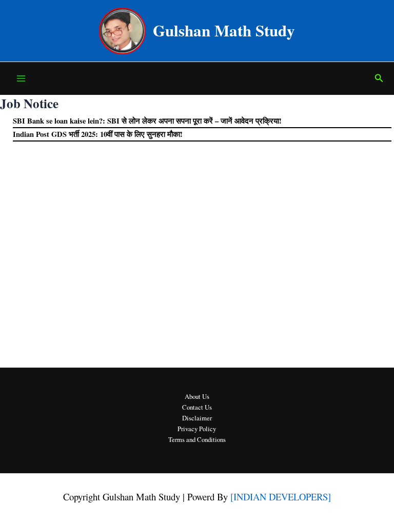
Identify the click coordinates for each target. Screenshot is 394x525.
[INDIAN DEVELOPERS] (280, 496)
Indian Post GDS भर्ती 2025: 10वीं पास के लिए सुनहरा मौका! (98, 134)
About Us (197, 396)
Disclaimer (197, 418)
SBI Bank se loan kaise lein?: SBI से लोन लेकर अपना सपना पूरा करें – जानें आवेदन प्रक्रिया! (147, 120)
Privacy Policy (197, 429)
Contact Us (197, 407)
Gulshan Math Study (224, 30)
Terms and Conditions (197, 439)
